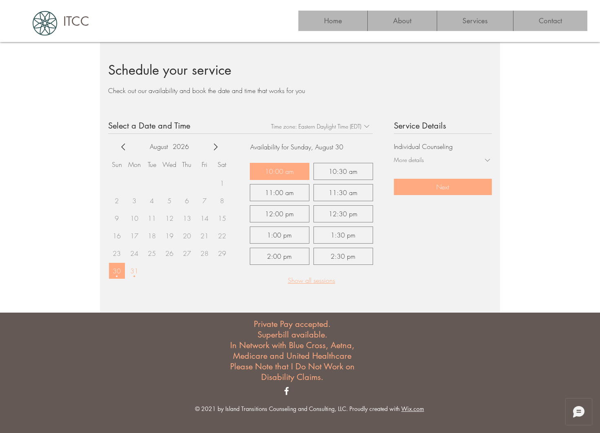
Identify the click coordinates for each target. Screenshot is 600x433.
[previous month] (123, 147)
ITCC (76, 21)
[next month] (215, 147)
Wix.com (412, 409)
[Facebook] (286, 391)
